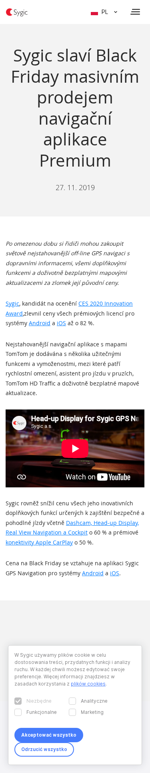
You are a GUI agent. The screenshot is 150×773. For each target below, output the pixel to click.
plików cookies (88, 684)
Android (39, 323)
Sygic (12, 303)
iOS (61, 323)
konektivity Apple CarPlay (39, 542)
